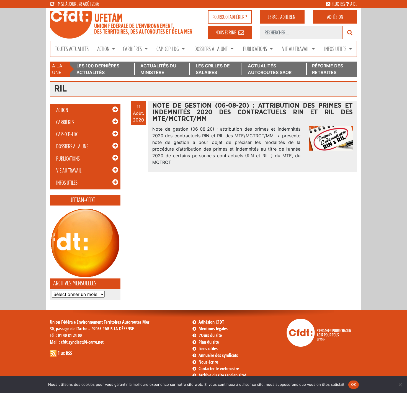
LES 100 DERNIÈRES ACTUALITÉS (97, 69)
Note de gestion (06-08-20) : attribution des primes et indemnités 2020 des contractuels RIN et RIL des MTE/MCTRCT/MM (252, 112)
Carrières (133, 49)
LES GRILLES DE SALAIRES (213, 69)
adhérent (282, 17)
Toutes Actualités (72, 49)
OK (353, 384)
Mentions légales (213, 329)
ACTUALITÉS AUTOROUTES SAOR (270, 69)
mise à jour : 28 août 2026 (78, 4)
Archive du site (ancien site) (222, 375)
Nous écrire (208, 362)
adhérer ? (229, 17)
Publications (255, 49)
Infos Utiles (335, 49)
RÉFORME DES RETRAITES (327, 69)
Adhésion (335, 17)
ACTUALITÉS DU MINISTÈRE (158, 69)
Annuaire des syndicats (218, 355)
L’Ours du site (210, 335)
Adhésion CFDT (211, 322)
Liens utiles (208, 349)
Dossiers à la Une (211, 49)
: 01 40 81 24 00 (66, 335)
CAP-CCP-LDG (168, 49)
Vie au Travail (296, 49)
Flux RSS (65, 353)
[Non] (400, 384)
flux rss (338, 4)
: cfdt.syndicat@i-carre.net (77, 342)
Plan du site (209, 342)
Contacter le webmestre (219, 369)
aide (353, 4)
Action (103, 49)
